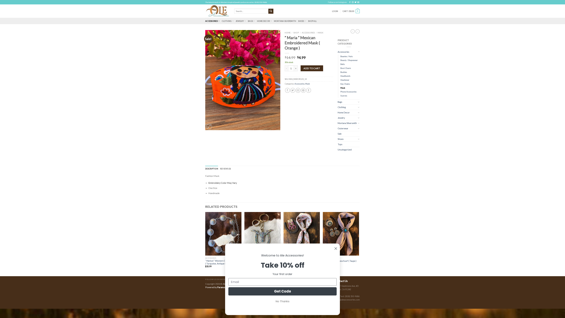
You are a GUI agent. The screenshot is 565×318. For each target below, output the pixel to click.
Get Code (282, 291)
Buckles (343, 72)
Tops (340, 144)
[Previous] (205, 244)
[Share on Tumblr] (308, 90)
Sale (340, 133)
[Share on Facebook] (287, 90)
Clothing (227, 21)
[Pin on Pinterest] (303, 90)
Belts (342, 64)
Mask (320, 33)
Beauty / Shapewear (349, 60)
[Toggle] (359, 51)
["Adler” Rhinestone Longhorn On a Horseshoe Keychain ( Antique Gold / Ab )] (262, 234)
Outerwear (343, 128)
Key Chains (345, 84)
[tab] (211, 169)
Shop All (312, 21)
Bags (250, 21)
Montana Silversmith (285, 21)
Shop (296, 33)
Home (288, 33)
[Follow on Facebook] (350, 2)
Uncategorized (345, 149)
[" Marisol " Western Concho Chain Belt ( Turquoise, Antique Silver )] (223, 234)
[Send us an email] (358, 2)
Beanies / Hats (346, 56)
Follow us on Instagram (337, 2)
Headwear (344, 80)
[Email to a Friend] (298, 90)
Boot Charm (345, 68)
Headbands (345, 76)
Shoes (301, 21)
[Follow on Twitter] (355, 2)
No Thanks (282, 301)
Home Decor (263, 21)
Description (211, 169)
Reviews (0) (225, 169)
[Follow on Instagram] (353, 2)
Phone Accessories (348, 92)
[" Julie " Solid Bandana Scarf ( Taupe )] (341, 234)
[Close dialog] (336, 248)
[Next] (359, 244)
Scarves (343, 96)
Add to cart (312, 68)
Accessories (211, 21)
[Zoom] (209, 127)
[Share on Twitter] (292, 90)
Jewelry (240, 21)
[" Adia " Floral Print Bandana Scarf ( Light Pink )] (302, 234)
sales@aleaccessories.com (347, 299)
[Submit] (270, 11)
